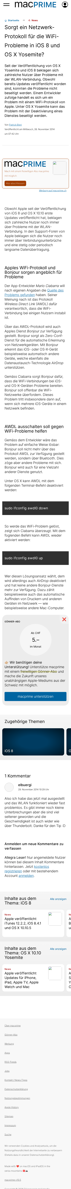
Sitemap (9, 1116)
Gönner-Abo (11, 1034)
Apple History (12, 1107)
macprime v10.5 (13, 1179)
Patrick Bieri (15, 124)
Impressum (10, 1125)
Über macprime (13, 1025)
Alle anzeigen (58, 898)
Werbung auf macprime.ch (52, 190)
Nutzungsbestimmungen (17, 1098)
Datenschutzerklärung (16, 1089)
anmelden (26, 876)
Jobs (7, 1071)
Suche (8, 1134)
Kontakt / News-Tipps (16, 1080)
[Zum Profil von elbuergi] (9, 787)
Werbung (9, 1043)
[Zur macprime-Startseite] (35, 4)
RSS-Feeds (10, 1061)
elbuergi (24, 785)
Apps (7, 1052)
